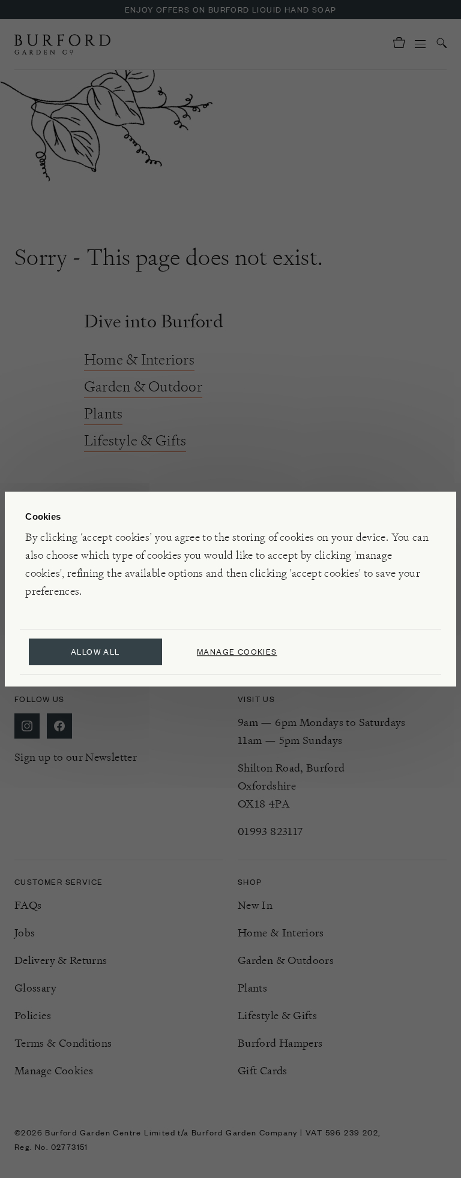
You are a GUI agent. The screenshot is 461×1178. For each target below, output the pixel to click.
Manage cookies (237, 651)
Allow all (95, 651)
